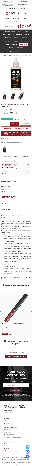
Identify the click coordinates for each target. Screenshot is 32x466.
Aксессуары (23, 44)
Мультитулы (6, 34)
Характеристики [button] (7, 156)
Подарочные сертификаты (16, 51)
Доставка (7, 418)
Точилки (16, 37)
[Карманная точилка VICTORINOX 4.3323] (16, 308)
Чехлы (27, 34)
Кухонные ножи (17, 34)
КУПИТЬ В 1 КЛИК (25, 123)
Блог (6, 443)
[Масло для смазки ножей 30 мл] (4, 149)
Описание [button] (16, 156)
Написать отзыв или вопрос (16, 356)
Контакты (16, 21)
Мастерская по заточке (16, 47)
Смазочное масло (9, 191)
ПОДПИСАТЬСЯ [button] (16, 390)
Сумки (7, 44)
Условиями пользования (18, 395)
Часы (26, 31)
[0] (28, 26)
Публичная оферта (10, 434)
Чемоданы (24, 41)
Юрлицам (16, 18)
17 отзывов (6, 329)
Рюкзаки (24, 37)
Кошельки (14, 44)
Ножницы (15, 41)
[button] (8, 5)
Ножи (20, 31)
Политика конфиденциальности (13, 451)
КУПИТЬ (5, 333)
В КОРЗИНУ (14, 123)
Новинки (7, 446)
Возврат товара (9, 423)
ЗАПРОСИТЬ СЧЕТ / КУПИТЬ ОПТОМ (16, 128)
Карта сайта (8, 432)
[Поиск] (2, 26)
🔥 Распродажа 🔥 (10, 31)
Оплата (7, 421)
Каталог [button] (7, 18)
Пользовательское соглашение (13, 437)
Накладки (8, 37)
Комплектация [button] (25, 156)
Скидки (7, 448)
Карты (7, 41)
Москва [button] (12, 161)
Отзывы (24, 18)
